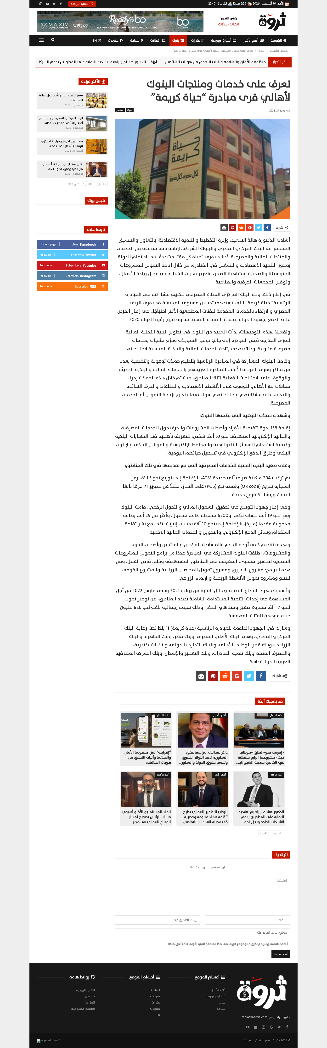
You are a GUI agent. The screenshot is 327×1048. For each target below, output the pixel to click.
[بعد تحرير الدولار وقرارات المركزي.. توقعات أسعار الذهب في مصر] (96, 146)
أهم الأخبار (250, 40)
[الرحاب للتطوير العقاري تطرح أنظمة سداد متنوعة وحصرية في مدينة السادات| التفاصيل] (202, 789)
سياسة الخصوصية (83, 1008)
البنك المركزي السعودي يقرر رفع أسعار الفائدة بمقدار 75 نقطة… (61, 121)
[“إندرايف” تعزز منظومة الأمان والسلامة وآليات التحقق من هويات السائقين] (146, 730)
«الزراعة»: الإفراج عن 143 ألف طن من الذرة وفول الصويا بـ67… (62, 166)
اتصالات (155, 40)
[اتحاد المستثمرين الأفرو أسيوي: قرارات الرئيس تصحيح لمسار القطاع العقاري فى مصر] (146, 789)
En (95, 40)
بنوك (175, 40)
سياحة (134, 40)
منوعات (113, 40)
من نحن (90, 996)
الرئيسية (276, 40)
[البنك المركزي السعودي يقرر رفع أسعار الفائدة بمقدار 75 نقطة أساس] (96, 123)
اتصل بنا (90, 1002)
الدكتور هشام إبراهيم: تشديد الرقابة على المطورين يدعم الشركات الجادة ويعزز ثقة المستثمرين (131, 62)
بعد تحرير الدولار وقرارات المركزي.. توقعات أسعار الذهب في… (61, 144)
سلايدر (119, 110)
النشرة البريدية (80, 3)
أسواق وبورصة (221, 40)
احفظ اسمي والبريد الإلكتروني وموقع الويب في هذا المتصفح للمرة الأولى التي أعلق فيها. (227, 944)
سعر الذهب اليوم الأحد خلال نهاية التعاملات (61, 98)
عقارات (195, 40)
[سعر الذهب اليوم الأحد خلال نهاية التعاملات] (96, 100)
